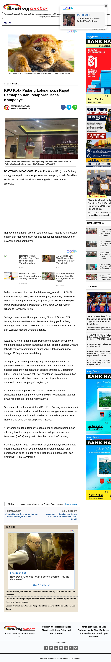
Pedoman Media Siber (88, 630)
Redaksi (58, 626)
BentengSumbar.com (58, 658)
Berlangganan (88, 626)
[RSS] (76, 648)
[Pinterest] (56, 648)
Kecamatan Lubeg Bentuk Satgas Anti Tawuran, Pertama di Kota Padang (61, 516)
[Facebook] (46, 648)
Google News (70, 504)
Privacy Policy (59, 630)
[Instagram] (61, 648)
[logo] (19, 630)
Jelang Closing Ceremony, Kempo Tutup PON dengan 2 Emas (21, 515)
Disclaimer (47, 630)
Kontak (66, 626)
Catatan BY (47, 626)
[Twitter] (51, 648)
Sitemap (59, 633)
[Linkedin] (66, 648)
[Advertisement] (41, 206)
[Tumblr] (71, 648)
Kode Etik (100, 626)
